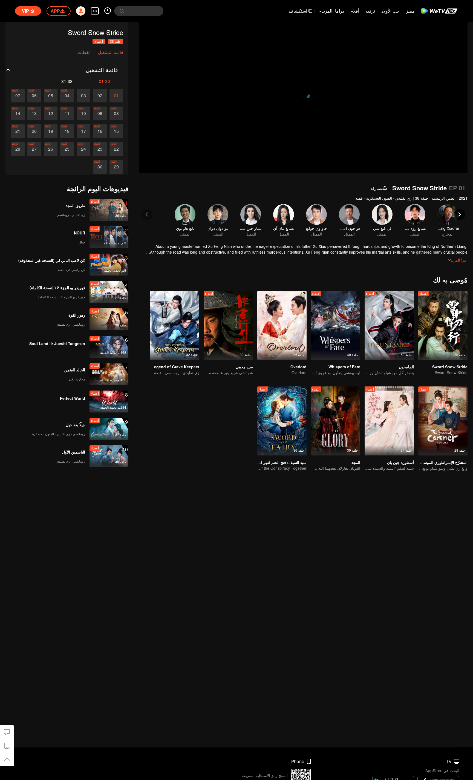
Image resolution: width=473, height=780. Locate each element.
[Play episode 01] (116, 95)
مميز (410, 11)
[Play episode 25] (67, 149)
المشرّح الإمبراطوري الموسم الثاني (439, 462)
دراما (339, 11)
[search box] (122, 11)
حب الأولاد (390, 11)
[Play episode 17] (83, 131)
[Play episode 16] (100, 131)
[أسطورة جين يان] (389, 420)
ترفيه (370, 11)
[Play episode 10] (83, 113)
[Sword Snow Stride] (443, 325)
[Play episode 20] (34, 131)
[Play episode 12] (50, 113)
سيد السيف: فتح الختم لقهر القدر (280, 462)
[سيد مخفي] (228, 325)
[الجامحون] (389, 325)
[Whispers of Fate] (335, 325)
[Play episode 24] (83, 149)
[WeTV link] (439, 11)
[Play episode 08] (116, 113)
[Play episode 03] (83, 95)
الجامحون (406, 366)
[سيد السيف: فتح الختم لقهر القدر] (282, 420)
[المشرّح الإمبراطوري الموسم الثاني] (443, 420)
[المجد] (335, 420)
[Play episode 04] (67, 95)
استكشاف (298, 11)
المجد (355, 462)
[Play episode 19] (50, 131)
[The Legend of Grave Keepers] (174, 325)
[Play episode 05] (50, 95)
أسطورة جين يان (400, 462)
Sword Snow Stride (450, 366)
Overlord (298, 366)
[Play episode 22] (116, 149)
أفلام (354, 11)
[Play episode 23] (100, 149)
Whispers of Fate (344, 366)
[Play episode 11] (67, 113)
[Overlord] (282, 325)
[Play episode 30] (100, 167)
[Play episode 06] (34, 95)
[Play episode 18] (67, 131)
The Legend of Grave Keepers (171, 366)
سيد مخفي (244, 366)
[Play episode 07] (18, 95)
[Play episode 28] (18, 149)
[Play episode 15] (116, 131)
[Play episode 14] (18, 113)
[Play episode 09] (100, 113)
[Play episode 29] (116, 167)
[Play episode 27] (34, 149)
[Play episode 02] (100, 95)
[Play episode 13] (34, 113)
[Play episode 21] (18, 131)
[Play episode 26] (50, 149)
